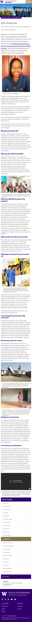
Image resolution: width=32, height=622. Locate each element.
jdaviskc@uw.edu (7, 584)
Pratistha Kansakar (7, 555)
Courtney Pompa (7, 522)
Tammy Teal (6, 562)
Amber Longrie (6, 509)
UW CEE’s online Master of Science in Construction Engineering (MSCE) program (16, 46)
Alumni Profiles (6, 17)
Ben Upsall (5, 512)
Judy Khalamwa (16, 17)
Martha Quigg (6, 552)
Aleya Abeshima (7, 506)
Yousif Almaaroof (7, 571)
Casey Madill (6, 516)
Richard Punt (6, 558)
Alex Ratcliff (5, 503)
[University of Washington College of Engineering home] (16, 594)
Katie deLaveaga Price (8, 546)
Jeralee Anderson (7, 535)
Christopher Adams (7, 519)
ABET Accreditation (12, 615)
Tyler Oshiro (6, 565)
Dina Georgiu (6, 528)
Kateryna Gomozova (8, 542)
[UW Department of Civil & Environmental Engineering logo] (9, 1)
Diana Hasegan (6, 525)
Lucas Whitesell (6, 549)
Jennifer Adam (6, 532)
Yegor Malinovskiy (7, 568)
